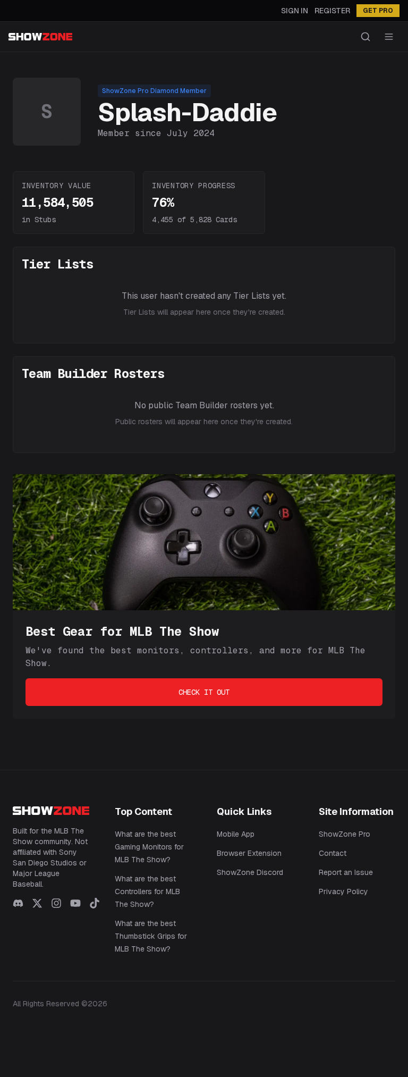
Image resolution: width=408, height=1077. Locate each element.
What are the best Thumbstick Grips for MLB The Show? (151, 936)
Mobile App (235, 834)
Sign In (294, 10)
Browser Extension (249, 853)
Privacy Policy (343, 891)
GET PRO (378, 10)
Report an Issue (346, 872)
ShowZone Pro (344, 834)
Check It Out (204, 692)
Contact (332, 853)
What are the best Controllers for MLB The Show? (147, 891)
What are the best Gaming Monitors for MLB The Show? (149, 846)
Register (332, 10)
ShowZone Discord (250, 872)
